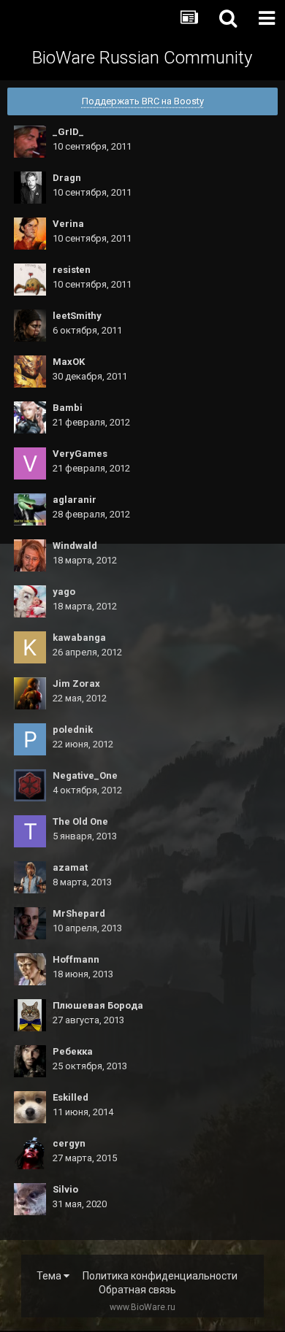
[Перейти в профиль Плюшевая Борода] (30, 1015)
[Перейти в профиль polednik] (30, 739)
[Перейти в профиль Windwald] (30, 555)
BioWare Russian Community (142, 57)
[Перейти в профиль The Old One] (30, 831)
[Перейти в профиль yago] (30, 601)
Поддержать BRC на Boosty (143, 101)
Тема (50, 1276)
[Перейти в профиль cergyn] (30, 1153)
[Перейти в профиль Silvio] (30, 1199)
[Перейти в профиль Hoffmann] (30, 969)
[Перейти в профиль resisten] (30, 279)
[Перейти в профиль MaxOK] (30, 371)
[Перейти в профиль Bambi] (30, 417)
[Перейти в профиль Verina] (30, 233)
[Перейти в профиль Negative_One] (30, 785)
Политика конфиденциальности (160, 1276)
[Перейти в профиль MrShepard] (30, 923)
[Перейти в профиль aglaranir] (30, 509)
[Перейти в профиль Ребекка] (30, 1061)
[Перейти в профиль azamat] (30, 877)
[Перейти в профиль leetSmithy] (30, 325)
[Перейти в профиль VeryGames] (30, 463)
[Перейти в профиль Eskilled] (30, 1107)
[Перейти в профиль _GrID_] (30, 142)
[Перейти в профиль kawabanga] (30, 647)
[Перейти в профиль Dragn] (30, 188)
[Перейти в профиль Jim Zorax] (30, 693)
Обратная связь (137, 1290)
